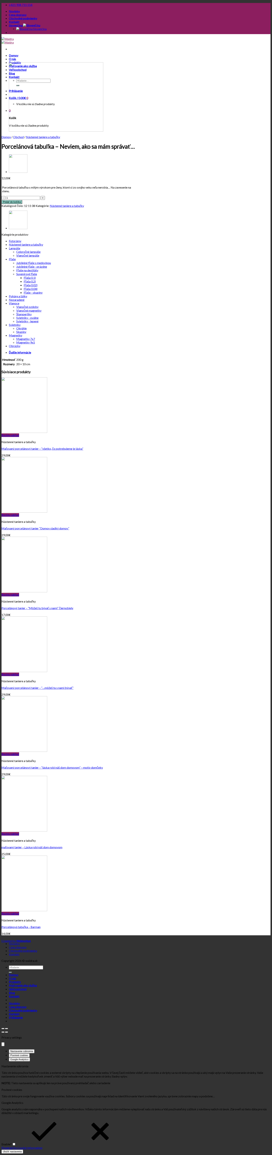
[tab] (140, 352)
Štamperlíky (24, 314)
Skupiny (21, 332)
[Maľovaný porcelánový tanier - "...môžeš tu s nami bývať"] (24, 671)
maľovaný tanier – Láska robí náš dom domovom (31, 847)
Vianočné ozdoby (27, 306)
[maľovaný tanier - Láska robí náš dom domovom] (24, 830)
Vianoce (14, 303)
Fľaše (12, 259)
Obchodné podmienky (23, 18)
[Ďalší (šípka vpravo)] (6, 1032)
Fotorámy (15, 241)
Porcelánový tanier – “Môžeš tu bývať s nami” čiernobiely (37, 608)
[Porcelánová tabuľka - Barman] (24, 910)
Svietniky (15, 324)
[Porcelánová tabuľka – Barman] (18, 171)
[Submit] (10, 972)
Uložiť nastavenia (12, 1151)
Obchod (18, 137)
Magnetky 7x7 (25, 339)
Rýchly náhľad (10, 435)
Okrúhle (21, 328)
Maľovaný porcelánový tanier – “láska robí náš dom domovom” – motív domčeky (52, 767)
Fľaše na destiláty (27, 270)
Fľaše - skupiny (33, 292)
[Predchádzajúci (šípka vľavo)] (2, 1032)
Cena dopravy (17, 14)
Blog (12, 992)
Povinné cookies (19, 1055)
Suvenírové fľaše (26, 274)
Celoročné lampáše (28, 251)
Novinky (14, 11)
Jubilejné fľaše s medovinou (33, 263)
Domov (13, 55)
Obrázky (14, 346)
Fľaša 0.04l (30, 289)
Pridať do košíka (12, 202)
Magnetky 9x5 (25, 342)
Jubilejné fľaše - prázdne (31, 266)
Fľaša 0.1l (30, 277)
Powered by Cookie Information (21, 1147)
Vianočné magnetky (28, 310)
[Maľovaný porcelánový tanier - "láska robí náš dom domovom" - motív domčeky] (24, 750)
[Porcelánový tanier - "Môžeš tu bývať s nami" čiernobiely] (24, 591)
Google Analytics (19, 1059)
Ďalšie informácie (20, 352)
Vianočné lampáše (27, 255)
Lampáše (14, 248)
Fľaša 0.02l (30, 285)
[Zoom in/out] (6, 1028)
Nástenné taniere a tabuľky (43, 137)
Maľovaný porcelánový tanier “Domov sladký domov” (35, 528)
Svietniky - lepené (27, 321)
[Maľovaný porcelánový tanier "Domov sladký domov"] (24, 511)
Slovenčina (16, 25)
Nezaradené (16, 299)
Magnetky (15, 335)
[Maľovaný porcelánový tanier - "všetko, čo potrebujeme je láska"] (24, 431)
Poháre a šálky (18, 296)
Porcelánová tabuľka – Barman (21, 927)
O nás (12, 59)
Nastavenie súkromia (21, 1051)
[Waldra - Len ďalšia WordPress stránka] (7, 40)
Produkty (15, 982)
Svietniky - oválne (27, 317)
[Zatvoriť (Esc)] (2, 1028)
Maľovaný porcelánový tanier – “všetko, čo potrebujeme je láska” (42, 448)
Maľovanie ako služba (23, 985)
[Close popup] (2, 1044)
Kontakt (14, 22)
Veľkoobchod (17, 989)
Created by (16, 941)
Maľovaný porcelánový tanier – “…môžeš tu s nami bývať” (37, 687)
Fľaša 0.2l (30, 281)
